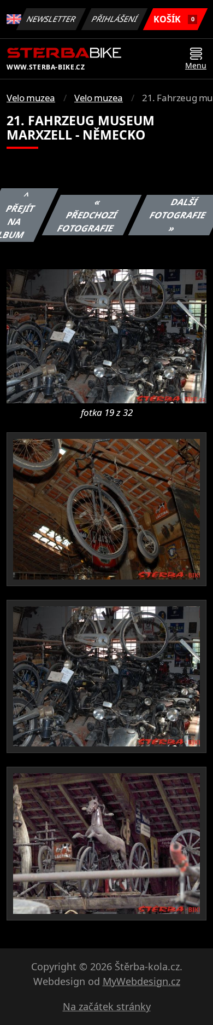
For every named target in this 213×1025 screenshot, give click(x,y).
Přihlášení (115, 19)
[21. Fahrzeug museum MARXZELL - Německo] (106, 335)
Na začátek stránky (107, 1006)
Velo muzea (31, 97)
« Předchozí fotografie (87, 215)
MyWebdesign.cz (141, 981)
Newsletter (51, 19)
